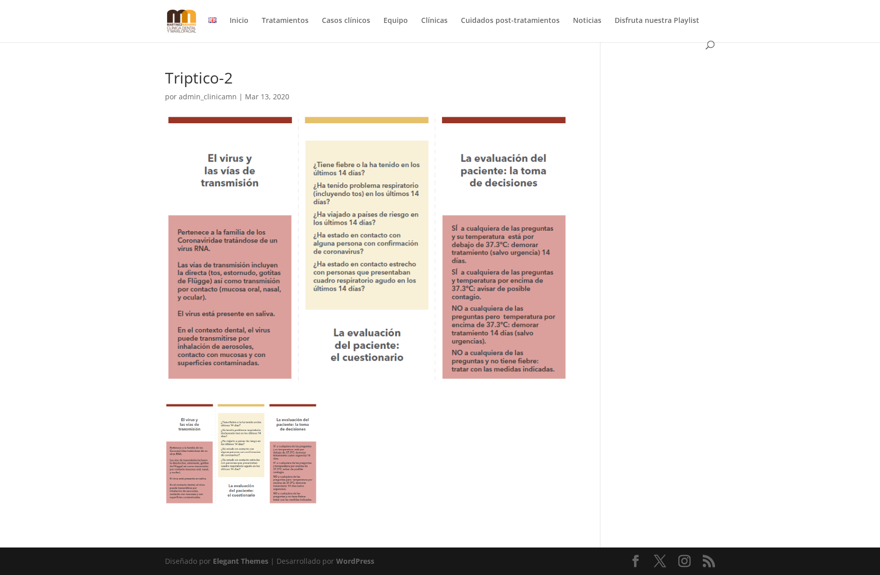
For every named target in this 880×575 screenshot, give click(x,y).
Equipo (395, 21)
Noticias (587, 21)
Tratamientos (285, 21)
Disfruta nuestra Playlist (657, 21)
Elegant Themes (240, 561)
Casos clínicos (346, 21)
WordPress (355, 561)
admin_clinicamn (208, 96)
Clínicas (434, 21)
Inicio (239, 21)
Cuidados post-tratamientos (510, 21)
